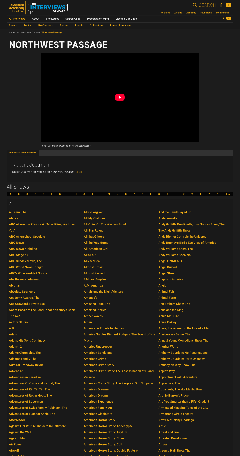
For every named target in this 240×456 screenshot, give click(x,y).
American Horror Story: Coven (104, 438)
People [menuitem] (79, 25)
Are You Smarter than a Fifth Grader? (183, 401)
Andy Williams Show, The (175, 249)
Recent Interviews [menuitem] (120, 25)
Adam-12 (15, 346)
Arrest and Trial (169, 432)
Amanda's (90, 297)
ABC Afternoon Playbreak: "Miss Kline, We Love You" (42, 227)
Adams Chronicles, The (25, 352)
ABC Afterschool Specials (27, 236)
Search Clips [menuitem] (72, 18)
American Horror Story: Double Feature (111, 450)
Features (165, 12)
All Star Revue (93, 230)
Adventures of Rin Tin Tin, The (29, 389)
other (227, 194)
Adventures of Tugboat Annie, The (32, 414)
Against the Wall (20, 432)
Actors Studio (18, 322)
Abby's (13, 218)
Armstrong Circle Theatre (175, 414)
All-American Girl (96, 249)
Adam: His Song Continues (27, 340)
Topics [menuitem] (28, 25)
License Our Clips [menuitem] (126, 18)
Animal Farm (167, 297)
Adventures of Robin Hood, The (30, 395)
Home (12, 32)
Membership (222, 12)
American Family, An (98, 407)
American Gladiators (98, 414)
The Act (14, 316)
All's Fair (90, 255)
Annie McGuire (168, 316)
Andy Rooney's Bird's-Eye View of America (187, 242)
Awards (178, 12)
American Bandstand (98, 352)
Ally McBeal (92, 261)
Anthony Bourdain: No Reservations (183, 352)
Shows (36, 32)
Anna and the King (170, 310)
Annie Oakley (167, 322)
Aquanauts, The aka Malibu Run (180, 389)
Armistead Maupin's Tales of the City (183, 407)
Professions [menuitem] (45, 25)
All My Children (94, 218)
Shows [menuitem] (13, 25)
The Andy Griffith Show (174, 230)
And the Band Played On (174, 212)
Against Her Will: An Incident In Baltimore (37, 426)
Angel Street (166, 273)
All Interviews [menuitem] (17, 18)
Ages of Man (17, 438)
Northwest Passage (52, 32)
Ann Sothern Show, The (174, 304)
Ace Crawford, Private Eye (27, 304)
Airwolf (14, 450)
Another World (168, 346)
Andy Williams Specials (174, 255)
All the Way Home (96, 242)
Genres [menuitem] (64, 25)
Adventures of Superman (26, 401)
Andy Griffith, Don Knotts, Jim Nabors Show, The (191, 224)
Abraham (15, 285)
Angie (162, 285)
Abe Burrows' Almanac (24, 279)
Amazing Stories (95, 310)
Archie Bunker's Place (173, 395)
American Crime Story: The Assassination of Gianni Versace (119, 374)
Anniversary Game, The (174, 334)
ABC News (16, 242)
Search (207, 5)
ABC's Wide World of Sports (28, 273)
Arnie (162, 426)
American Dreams (96, 395)
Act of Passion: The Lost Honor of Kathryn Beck (42, 310)
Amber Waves (93, 316)
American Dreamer (97, 389)
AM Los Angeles (95, 279)
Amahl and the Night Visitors (103, 291)
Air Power (16, 444)
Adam (13, 334)
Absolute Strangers (22, 291)
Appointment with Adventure (177, 377)
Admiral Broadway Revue (26, 365)
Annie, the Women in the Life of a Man (184, 328)
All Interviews (24, 32)
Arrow (162, 444)
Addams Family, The (22, 359)
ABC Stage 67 (18, 255)
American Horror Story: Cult (103, 444)
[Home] (39, 9)
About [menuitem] (35, 18)
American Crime (95, 359)
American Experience (98, 401)
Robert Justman (30, 165)
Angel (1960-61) (170, 261)
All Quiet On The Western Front (105, 224)
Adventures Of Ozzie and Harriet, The (34, 383)
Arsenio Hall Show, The (174, 450)
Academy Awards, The (24, 297)
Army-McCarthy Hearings (176, 420)
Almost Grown (93, 267)
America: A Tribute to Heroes (104, 328)
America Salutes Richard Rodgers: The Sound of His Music (119, 337)
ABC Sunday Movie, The (25, 261)
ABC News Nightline (23, 249)
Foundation (206, 12)
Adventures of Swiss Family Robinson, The (38, 407)
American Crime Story (99, 365)
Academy (191, 12)
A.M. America (93, 285)
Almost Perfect (94, 273)
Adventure (16, 371)
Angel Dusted (167, 267)
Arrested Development (173, 438)
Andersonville (167, 218)
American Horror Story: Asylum (105, 432)
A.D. (12, 328)
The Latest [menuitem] (52, 18)
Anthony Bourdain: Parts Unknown (181, 359)
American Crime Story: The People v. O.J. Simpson (118, 383)
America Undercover (98, 346)
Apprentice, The (169, 383)
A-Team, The (17, 212)
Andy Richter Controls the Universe (182, 236)
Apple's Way (166, 371)
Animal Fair (166, 291)
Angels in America (170, 279)
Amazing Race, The (97, 304)
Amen (88, 322)
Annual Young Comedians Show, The (183, 340)
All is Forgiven (93, 212)
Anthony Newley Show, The (177, 365)
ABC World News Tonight (26, 267)
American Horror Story (99, 420)
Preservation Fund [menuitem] (98, 18)
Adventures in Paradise (25, 377)
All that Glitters (94, 236)
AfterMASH (17, 420)
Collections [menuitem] (96, 25)
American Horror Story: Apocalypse (108, 426)
